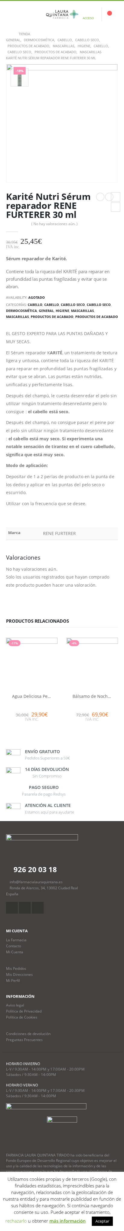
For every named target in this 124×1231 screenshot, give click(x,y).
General (46, 310)
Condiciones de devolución (28, 1033)
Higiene (62, 310)
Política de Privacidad (24, 1011)
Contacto (13, 945)
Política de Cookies (21, 1017)
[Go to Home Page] (8, 34)
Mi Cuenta (14, 951)
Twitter (115, 207)
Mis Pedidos (16, 968)
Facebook (115, 197)
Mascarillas (82, 310)
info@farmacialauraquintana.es (36, 881)
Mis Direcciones (19, 974)
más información (67, 1221)
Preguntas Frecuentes (24, 1039)
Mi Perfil (13, 980)
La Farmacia (16, 939)
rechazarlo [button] (16, 1221)
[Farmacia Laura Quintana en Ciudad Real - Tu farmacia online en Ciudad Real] (62, 14)
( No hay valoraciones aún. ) (54, 223)
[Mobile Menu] (10, 14)
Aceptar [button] (102, 1221)
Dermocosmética (21, 310)
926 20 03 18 (34, 869)
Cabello (35, 304)
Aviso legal (15, 1005)
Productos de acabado (52, 316)
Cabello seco (73, 304)
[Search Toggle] (25, 14)
